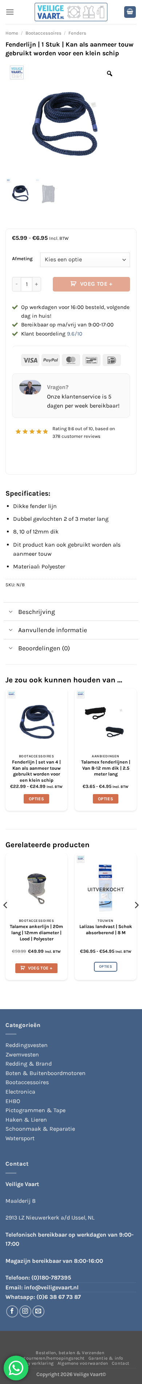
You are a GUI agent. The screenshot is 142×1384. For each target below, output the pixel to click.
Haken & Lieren (26, 1119)
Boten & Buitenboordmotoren (45, 1073)
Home (11, 33)
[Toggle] (11, 612)
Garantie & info (105, 1358)
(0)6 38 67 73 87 (58, 1296)
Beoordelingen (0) (44, 648)
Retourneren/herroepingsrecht (52, 1358)
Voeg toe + (96, 284)
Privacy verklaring (34, 1363)
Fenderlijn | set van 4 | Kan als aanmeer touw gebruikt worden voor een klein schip (36, 771)
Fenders (77, 33)
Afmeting (22, 258)
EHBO (12, 1101)
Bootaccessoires (43, 33)
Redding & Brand (28, 1063)
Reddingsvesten (26, 1045)
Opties (36, 798)
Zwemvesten (22, 1054)
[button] (9, 12)
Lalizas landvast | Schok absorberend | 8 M (105, 929)
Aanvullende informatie (52, 630)
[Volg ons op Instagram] (25, 1311)
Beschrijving (36, 611)
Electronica (20, 1091)
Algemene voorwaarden (83, 1363)
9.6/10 (74, 333)
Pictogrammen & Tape (35, 1110)
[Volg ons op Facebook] (12, 1311)
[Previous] (5, 919)
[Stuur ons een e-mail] (38, 1311)
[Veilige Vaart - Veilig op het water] (71, 12)
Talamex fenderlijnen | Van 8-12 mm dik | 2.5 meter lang (105, 768)
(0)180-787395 (51, 1277)
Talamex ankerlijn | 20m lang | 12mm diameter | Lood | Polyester (36, 932)
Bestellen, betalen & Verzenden (70, 1352)
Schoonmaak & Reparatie (40, 1128)
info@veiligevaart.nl (51, 1287)
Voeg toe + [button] (40, 968)
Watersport (20, 1138)
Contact (121, 1363)
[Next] (136, 919)
